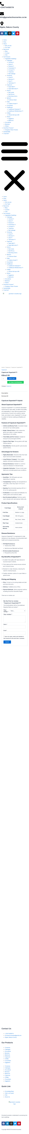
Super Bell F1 (11, 86)
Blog (6, 51)
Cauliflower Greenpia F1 (14, 109)
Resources (6, 49)
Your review (7, 614)
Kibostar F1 (11, 79)
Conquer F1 (11, 70)
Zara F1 (10, 81)
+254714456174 (7, 7)
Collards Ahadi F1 (13, 103)
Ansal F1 (10, 77)
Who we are (8, 45)
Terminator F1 (12, 83)
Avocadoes (8, 122)
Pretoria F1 (11, 66)
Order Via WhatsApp (16, 382)
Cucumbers (10, 105)
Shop (4, 42)
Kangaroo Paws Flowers (11, 130)
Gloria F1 (10, 64)
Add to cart (12, 378)
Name (5, 624)
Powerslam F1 (12, 68)
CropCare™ (6, 133)
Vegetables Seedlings (10, 58)
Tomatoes (9, 75)
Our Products (6, 57)
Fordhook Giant (12, 100)
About (5, 43)
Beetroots (11, 120)
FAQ (6, 55)
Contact (7, 53)
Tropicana (11, 72)
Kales (8, 101)
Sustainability (6, 131)
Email (5, 630)
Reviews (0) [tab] (5, 396)
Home (5, 40)
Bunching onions (12, 96)
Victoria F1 (11, 62)
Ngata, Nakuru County (9, 27)
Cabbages (9, 60)
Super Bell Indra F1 (13, 88)
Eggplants (11, 118)
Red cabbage (11, 73)
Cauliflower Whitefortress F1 (15, 111)
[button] (14, 166)
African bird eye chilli (13, 115)
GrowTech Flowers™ (8, 128)
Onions (9, 90)
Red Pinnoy (11, 94)
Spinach (9, 98)
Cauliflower (10, 107)
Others (8, 116)
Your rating (5, 610)
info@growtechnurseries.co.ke (13, 17)
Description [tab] (5, 393)
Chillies (9, 113)
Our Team (7, 47)
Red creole (11, 92)
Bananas (7, 124)
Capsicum (9, 85)
